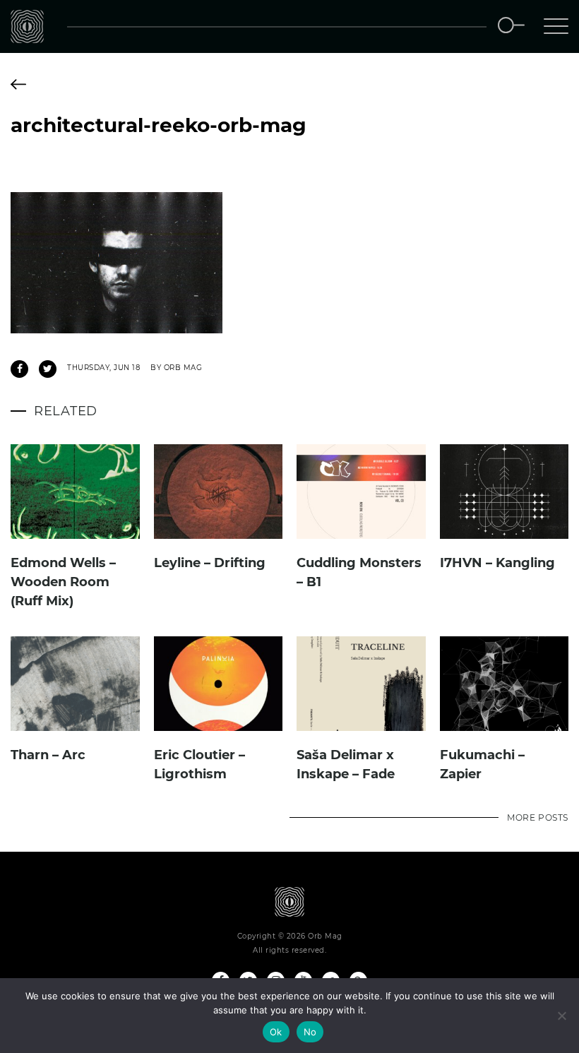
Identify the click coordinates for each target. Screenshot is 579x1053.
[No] (561, 1016)
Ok (276, 1031)
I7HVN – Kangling (497, 563)
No (310, 1031)
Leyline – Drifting (209, 563)
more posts (537, 817)
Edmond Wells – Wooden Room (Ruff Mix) (63, 582)
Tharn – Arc (48, 755)
